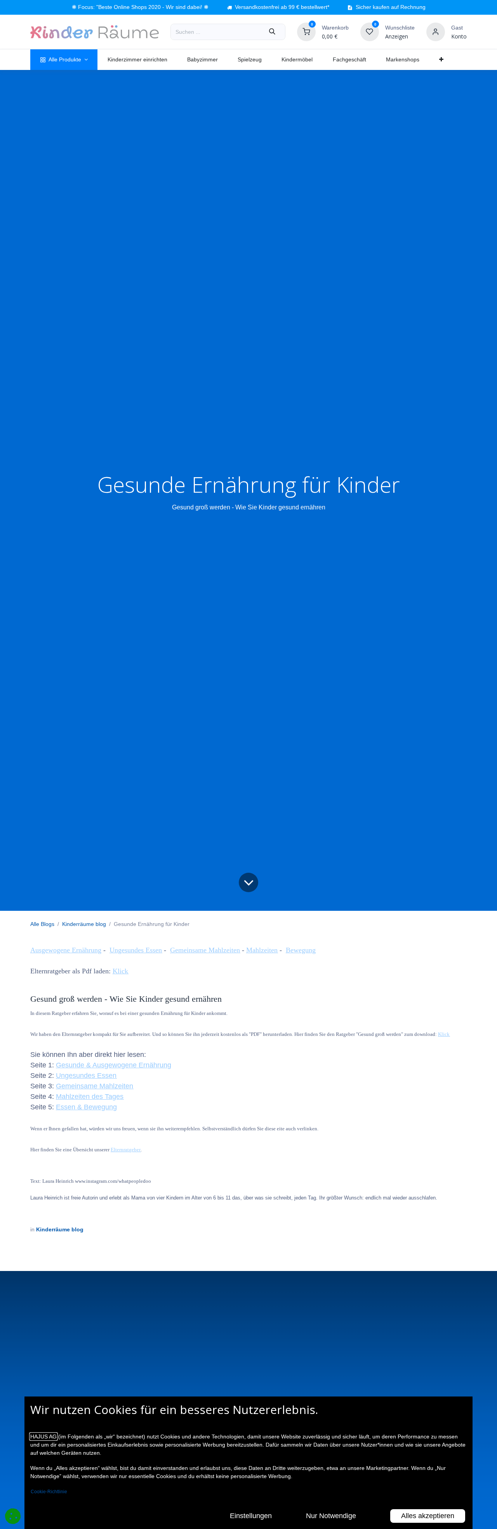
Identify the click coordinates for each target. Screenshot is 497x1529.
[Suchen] (272, 32)
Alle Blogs (42, 924)
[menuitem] (63, 59)
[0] (306, 31)
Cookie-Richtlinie (49, 1491)
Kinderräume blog (84, 924)
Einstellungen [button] (251, 1516)
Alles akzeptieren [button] (427, 1516)
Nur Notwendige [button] (331, 1516)
